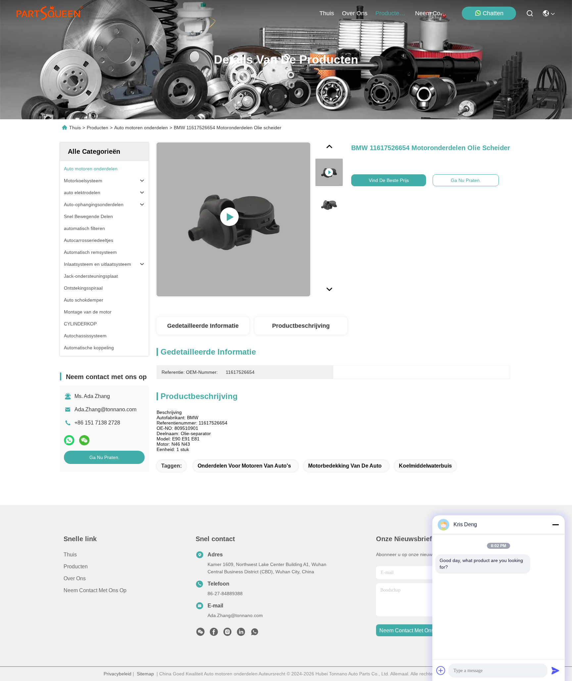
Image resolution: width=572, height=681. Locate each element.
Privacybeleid (117, 673)
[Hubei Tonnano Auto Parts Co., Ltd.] (50, 13)
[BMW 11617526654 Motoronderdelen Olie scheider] (233, 219)
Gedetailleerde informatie (203, 325)
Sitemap (145, 673)
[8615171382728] (254, 633)
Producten (97, 127)
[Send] (555, 670)
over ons (354, 13)
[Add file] (441, 670)
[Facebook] (213, 633)
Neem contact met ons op (95, 590)
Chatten (493, 13)
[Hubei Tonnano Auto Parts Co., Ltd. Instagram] (227, 633)
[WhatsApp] (69, 440)
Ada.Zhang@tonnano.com (105, 409)
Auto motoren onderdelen (141, 127)
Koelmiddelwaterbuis (425, 466)
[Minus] (555, 525)
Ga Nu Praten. (104, 457)
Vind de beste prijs (389, 180)
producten (389, 13)
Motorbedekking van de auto (345, 466)
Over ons (75, 578)
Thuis (326, 13)
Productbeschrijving (301, 325)
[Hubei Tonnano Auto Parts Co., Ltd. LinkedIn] (241, 633)
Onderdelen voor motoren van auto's (244, 466)
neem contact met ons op (431, 13)
